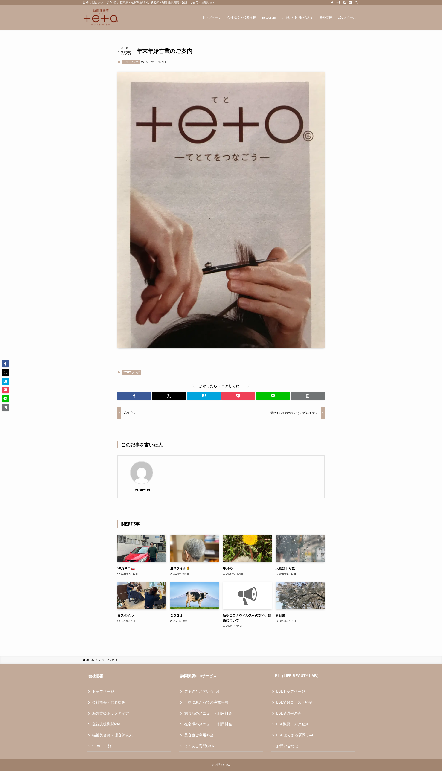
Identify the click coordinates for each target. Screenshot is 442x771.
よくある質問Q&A (199, 746)
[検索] (356, 2)
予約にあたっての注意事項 (206, 702)
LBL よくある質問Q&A (295, 735)
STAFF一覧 (101, 746)
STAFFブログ (130, 62)
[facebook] (332, 2)
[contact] (350, 2)
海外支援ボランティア (110, 713)
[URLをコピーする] (308, 396)
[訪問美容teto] (101, 17)
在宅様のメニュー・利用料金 (208, 724)
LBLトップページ (290, 691)
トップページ (103, 691)
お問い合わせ (287, 746)
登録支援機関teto (106, 724)
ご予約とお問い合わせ (202, 691)
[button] (134, 396)
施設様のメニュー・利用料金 (208, 713)
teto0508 (141, 490)
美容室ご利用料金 (199, 735)
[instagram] (338, 2)
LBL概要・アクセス (292, 724)
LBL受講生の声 (288, 713)
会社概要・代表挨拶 (108, 702)
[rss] (344, 2)
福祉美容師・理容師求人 (112, 735)
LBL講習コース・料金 (294, 702)
